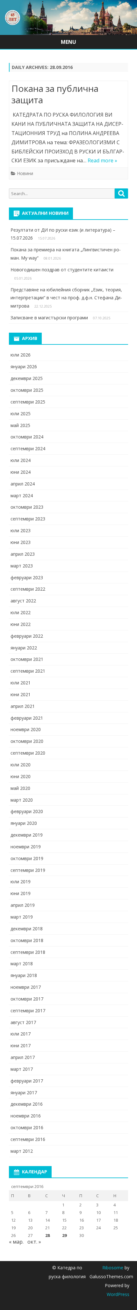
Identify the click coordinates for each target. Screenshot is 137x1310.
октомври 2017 (27, 999)
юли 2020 (21, 765)
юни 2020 (21, 776)
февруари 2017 (27, 1081)
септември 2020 (28, 753)
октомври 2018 (27, 940)
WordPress (118, 1294)
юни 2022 (21, 624)
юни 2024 (21, 472)
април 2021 (23, 706)
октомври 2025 (27, 390)
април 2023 (23, 554)
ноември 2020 (26, 729)
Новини (25, 173)
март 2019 (22, 917)
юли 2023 (21, 530)
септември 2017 (28, 1011)
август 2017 (23, 1022)
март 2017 (22, 1069)
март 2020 (22, 800)
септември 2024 (28, 448)
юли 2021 (21, 683)
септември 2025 (28, 402)
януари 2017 (24, 1092)
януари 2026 (24, 366)
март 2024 (22, 495)
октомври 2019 (27, 858)
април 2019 (23, 905)
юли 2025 (21, 414)
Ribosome (112, 1268)
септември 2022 (28, 589)
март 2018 (22, 963)
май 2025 (20, 425)
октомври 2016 (27, 1127)
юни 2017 (21, 1045)
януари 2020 (24, 823)
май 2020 (20, 788)
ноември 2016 (26, 1116)
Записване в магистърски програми (49, 318)
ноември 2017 (26, 987)
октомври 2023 (27, 507)
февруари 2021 (27, 718)
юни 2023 (21, 542)
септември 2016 (28, 1139)
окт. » (34, 1241)
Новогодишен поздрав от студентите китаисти (62, 270)
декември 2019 (27, 835)
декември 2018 (27, 929)
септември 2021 (28, 671)
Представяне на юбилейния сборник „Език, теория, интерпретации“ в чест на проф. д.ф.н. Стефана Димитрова (66, 298)
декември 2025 (27, 378)
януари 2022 (24, 648)
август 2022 (23, 601)
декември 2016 (27, 1104)
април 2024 (23, 484)
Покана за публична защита (54, 94)
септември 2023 (28, 519)
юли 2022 (21, 612)
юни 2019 (21, 893)
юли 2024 (21, 460)
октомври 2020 (27, 741)
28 (47, 1235)
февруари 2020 (27, 811)
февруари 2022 (27, 636)
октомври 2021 (27, 659)
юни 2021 (21, 694)
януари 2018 (24, 975)
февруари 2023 (27, 577)
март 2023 (22, 566)
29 (64, 1235)
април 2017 (23, 1057)
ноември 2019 (26, 847)
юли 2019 (21, 882)
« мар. (16, 1241)
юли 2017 (21, 1034)
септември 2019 (28, 870)
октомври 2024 (27, 437)
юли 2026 (21, 355)
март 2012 (22, 1151)
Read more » (102, 160)
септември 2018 (28, 952)
